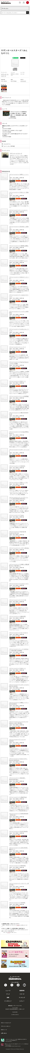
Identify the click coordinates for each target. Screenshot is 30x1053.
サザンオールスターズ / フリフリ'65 (17, 600)
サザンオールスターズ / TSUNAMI (17, 902)
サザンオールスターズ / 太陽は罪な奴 (18, 797)
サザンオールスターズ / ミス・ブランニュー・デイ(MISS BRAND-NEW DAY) (18, 498)
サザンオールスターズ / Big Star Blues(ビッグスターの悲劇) (19, 362)
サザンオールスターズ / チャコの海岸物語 (19, 396)
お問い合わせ (4, 1033)
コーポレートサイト (15, 1014)
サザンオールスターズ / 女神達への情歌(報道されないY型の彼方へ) (19, 565)
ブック (8, 994)
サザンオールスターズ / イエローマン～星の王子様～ (19, 884)
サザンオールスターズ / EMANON (17, 466)
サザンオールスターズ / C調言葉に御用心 (18, 245)
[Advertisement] (15, 32)
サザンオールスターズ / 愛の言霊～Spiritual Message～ (17, 778)
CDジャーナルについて (6, 1022)
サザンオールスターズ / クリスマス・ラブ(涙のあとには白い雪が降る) (18, 722)
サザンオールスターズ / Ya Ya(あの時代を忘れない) (19, 432)
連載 (8, 997)
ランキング (22, 997)
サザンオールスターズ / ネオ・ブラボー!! (18, 632)
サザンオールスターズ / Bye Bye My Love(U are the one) (17, 532)
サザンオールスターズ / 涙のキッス (17, 668)
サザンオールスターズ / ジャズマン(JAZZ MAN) (19, 312)
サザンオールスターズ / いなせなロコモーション (19, 295)
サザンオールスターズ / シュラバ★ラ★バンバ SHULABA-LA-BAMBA (19, 649)
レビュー (22, 1001)
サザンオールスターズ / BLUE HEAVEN (18, 831)
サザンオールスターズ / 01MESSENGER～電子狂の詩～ (18, 814)
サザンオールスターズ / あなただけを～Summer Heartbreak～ (18, 759)
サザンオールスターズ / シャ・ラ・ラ (17, 347)
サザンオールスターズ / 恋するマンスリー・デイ (19, 277)
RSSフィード (4, 1029)
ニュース (8, 990)
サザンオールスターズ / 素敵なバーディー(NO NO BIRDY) (19, 703)
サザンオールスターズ (5, 75)
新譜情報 (22, 990)
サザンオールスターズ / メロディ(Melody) (19, 548)
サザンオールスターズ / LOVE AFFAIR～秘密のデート (18, 848)
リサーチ (22, 994)
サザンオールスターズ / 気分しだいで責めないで (19, 193)
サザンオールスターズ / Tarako (16, 515)
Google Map (15, 1011)
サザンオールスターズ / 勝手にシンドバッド (19, 175)
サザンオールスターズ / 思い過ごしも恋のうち (19, 227)
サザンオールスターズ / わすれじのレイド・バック (19, 329)
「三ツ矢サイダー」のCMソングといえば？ (12, 130)
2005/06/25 (23, 81)
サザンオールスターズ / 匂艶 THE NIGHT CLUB (18, 413)
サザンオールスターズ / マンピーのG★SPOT (17, 740)
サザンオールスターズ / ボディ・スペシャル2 (19, 450)
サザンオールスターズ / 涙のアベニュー (18, 260)
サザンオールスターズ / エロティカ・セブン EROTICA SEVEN (19, 685)
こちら (17, 925)
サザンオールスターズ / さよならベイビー (19, 583)
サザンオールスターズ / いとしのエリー (18, 210)
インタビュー (8, 1001)
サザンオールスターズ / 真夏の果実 (17, 616)
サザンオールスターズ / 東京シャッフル (18, 482)
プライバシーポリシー (6, 1026)
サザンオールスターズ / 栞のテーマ (17, 381)
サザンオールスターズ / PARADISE (17, 865)
